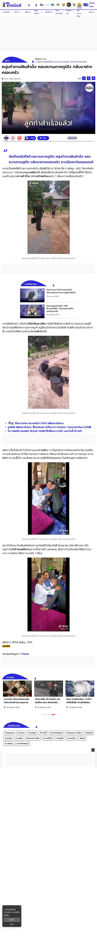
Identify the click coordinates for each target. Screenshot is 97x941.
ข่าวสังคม (9, 743)
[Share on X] (88, 78)
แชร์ (79, 78)
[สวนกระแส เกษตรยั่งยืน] (74, 4)
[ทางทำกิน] (63, 4)
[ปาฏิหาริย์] (68, 4)
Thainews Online (74, 732)
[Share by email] (93, 78)
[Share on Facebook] (84, 78)
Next (94, 677)
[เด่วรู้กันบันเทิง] (52, 4)
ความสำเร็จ (47, 738)
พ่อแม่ (82, 738)
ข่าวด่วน (21, 732)
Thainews (9, 732)
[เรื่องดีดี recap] (47, 4)
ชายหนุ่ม (8, 738)
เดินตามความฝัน (32, 738)
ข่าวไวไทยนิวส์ (56, 732)
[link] (48, 295)
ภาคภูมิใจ (60, 738)
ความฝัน (18, 738)
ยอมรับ (11, 920)
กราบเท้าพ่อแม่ (23, 743)
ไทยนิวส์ (89, 732)
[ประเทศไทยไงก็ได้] (79, 4)
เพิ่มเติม (6, 915)
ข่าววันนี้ (43, 732)
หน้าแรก (38, 59)
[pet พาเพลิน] (58, 4)
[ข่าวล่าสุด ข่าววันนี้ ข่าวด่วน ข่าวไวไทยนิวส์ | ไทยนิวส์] (13, 4)
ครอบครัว (72, 738)
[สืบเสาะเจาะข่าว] (42, 4)
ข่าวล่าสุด (32, 732)
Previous (90, 677)
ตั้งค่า (12, 924)
